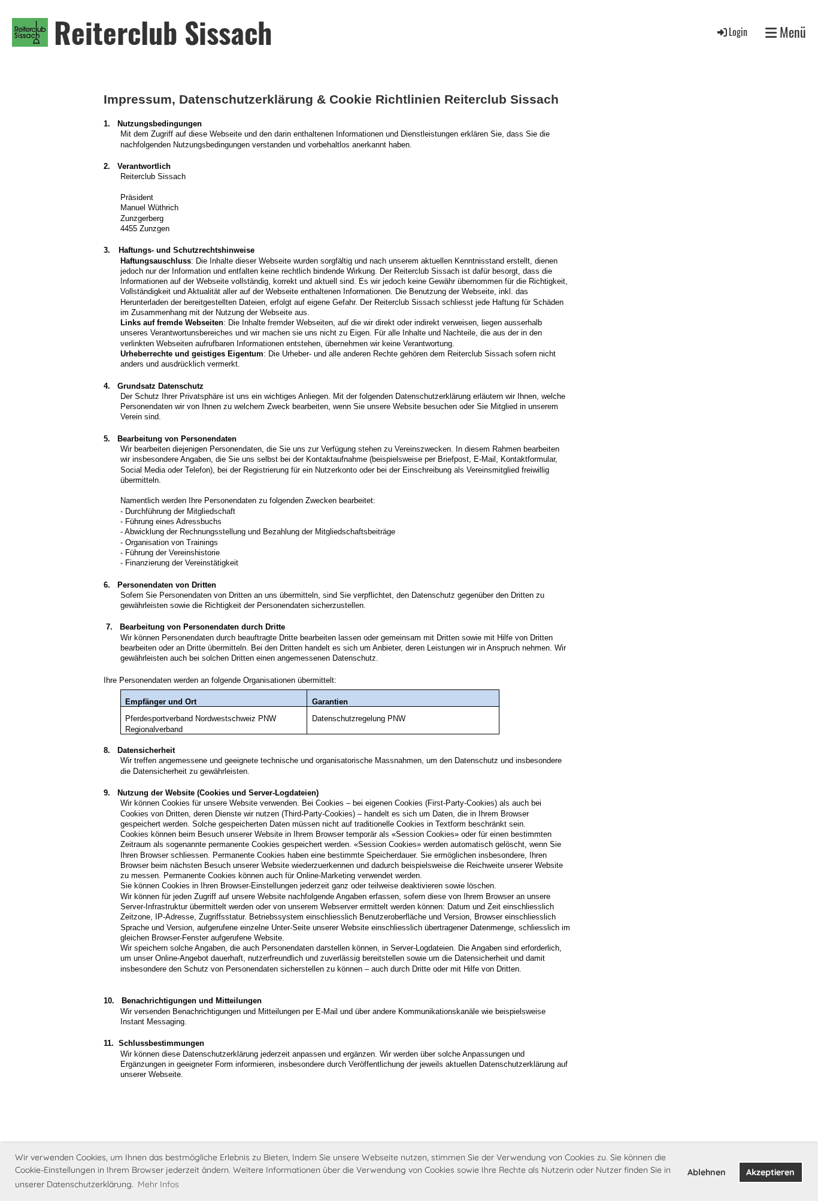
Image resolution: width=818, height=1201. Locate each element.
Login (738, 32)
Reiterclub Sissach (163, 32)
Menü (791, 32)
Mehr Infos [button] (158, 1184)
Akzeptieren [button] (770, 1172)
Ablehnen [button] (706, 1172)
